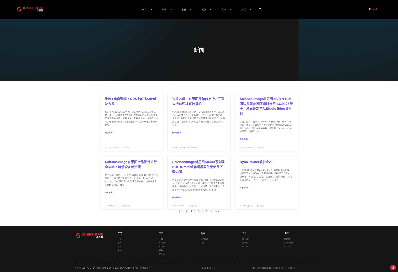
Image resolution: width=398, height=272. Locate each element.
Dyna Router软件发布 (256, 162)
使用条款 (203, 268)
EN (370, 9)
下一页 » (214, 211)
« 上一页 (183, 211)
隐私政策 (211, 268)
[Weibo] (393, 267)
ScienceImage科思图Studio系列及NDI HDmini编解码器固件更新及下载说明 (198, 167)
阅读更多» (109, 132)
